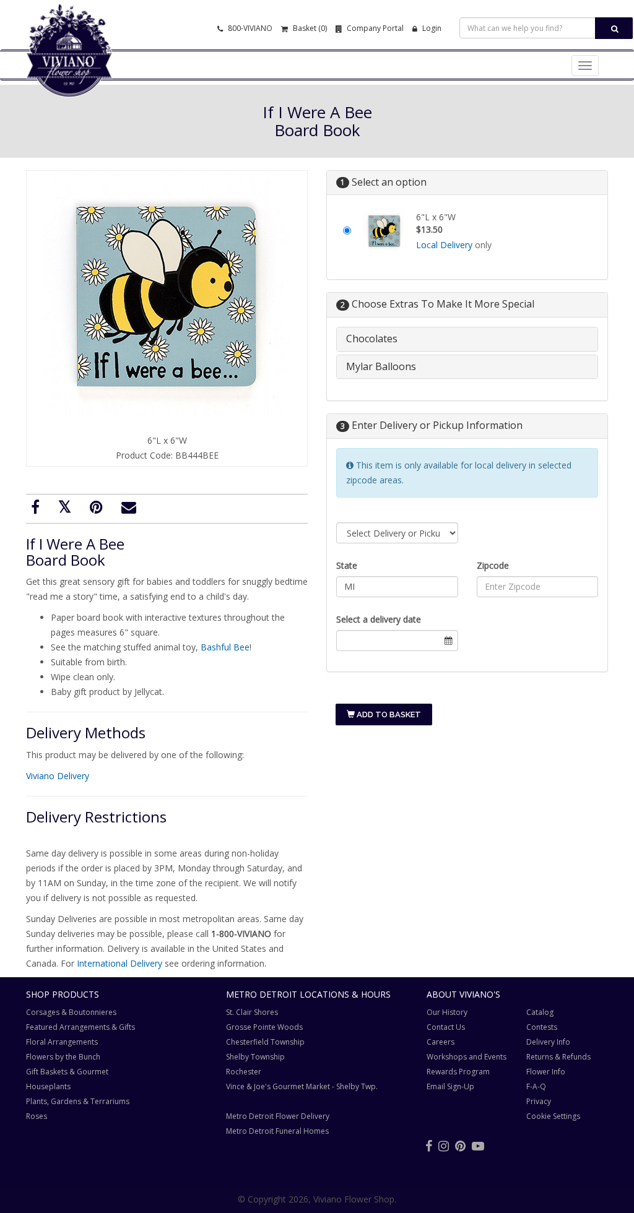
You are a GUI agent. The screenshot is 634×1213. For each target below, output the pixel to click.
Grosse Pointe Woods (264, 1027)
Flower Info (545, 1071)
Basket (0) (309, 28)
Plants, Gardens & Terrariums (77, 1101)
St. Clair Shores (252, 1012)
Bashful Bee (225, 647)
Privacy (538, 1101)
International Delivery (119, 963)
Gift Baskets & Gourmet (67, 1071)
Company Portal (374, 28)
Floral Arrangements (62, 1042)
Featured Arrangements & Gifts (80, 1027)
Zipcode (493, 565)
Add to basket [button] (388, 714)
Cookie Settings (553, 1116)
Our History (447, 1012)
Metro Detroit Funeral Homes (277, 1131)
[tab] (467, 339)
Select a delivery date (378, 619)
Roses (36, 1116)
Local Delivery (444, 245)
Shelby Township (255, 1056)
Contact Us (446, 1027)
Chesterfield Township (265, 1042)
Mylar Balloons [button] (381, 366)
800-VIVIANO (249, 28)
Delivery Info (548, 1042)
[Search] (614, 28)
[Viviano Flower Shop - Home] (69, 78)
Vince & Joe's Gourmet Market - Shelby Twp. (302, 1086)
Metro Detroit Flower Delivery (277, 1116)
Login (430, 28)
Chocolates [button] (371, 338)
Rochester (243, 1071)
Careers (440, 1042)
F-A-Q (536, 1086)
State (346, 565)
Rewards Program (458, 1071)
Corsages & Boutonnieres (71, 1012)
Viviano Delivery (57, 776)
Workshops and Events (466, 1056)
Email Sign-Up (450, 1086)
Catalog (540, 1012)
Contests (541, 1027)
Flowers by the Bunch (63, 1056)
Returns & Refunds (558, 1056)
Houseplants (48, 1086)
